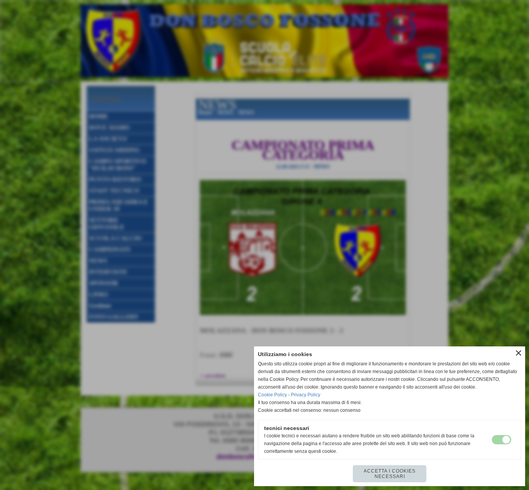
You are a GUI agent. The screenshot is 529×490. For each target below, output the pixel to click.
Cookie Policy (272, 394)
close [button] (518, 353)
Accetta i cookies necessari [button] (390, 473)
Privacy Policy (305, 394)
